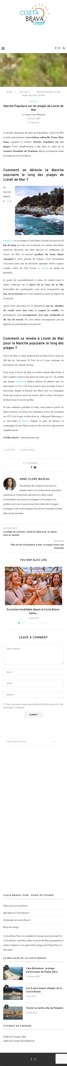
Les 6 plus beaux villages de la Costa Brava (44, 990)
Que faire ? (24, 92)
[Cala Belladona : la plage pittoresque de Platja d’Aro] (13, 973)
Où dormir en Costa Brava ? (17, 919)
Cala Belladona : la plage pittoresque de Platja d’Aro (42, 970)
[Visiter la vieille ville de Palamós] (13, 1013)
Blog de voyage (11, 927)
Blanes (25, 420)
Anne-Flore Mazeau (35, 114)
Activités (10, 450)
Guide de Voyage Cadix (14, 1036)
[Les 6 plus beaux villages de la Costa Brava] (13, 993)
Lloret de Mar (27, 450)
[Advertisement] (34, 37)
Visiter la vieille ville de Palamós (44, 1008)
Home (9, 92)
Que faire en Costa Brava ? (16, 912)
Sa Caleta (43, 268)
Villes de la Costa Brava (15, 905)
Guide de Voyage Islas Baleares (19, 1040)
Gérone (19, 381)
